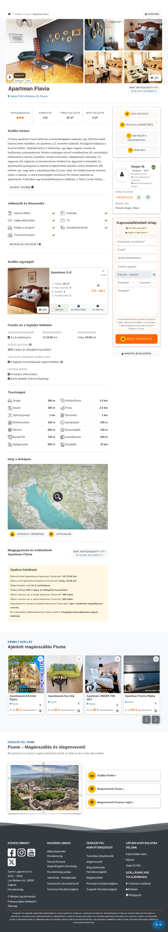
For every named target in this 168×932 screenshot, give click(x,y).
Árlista (59, 310)
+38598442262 (124, 197)
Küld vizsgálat (139, 114)
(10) (44, 309)
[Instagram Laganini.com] (21, 852)
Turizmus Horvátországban (62, 889)
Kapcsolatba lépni (136, 854)
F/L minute (97, 310)
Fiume (27, 14)
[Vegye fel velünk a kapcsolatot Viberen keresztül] (147, 197)
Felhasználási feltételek (21, 901)
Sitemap (12, 906)
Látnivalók (63, 534)
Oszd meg (153, 14)
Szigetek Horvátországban (101, 889)
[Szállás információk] (40, 704)
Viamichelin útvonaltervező (63, 883)
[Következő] (40, 674)
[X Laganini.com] (12, 862)
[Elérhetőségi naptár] (40, 710)
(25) (156, 78)
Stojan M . (19, 75)
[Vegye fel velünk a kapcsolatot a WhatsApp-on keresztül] (138, 197)
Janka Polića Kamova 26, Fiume (28, 96)
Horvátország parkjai (59, 872)
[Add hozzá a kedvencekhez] (40, 659)
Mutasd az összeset (24, 244)
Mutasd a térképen (30, 534)
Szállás (18, 14)
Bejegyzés (134, 895)
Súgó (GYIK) (133, 865)
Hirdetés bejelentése (137, 353)
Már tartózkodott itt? (144, 89)
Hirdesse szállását (139, 883)
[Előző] (12, 674)
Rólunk (130, 859)
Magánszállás (94, 877)
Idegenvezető (94, 861)
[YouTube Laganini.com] (31, 852)
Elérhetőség (78, 310)
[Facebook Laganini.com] (12, 852)
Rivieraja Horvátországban (102, 883)
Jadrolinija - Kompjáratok (61, 877)
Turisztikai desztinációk (100, 856)
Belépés (132, 889)
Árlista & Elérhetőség (139, 125)
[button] (58, 496)
